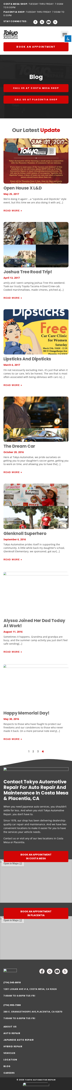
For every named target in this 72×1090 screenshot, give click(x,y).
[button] (65, 34)
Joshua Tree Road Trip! (27, 272)
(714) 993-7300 (12, 1005)
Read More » (12, 210)
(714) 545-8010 (12, 982)
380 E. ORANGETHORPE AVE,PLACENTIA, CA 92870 (32, 1011)
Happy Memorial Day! (26, 713)
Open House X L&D (22, 188)
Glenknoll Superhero (24, 533)
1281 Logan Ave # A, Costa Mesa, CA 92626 (30, 989)
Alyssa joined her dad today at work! (34, 623)
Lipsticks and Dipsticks (27, 359)
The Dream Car (19, 446)
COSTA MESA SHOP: (15, 3)
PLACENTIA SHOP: (14, 11)
